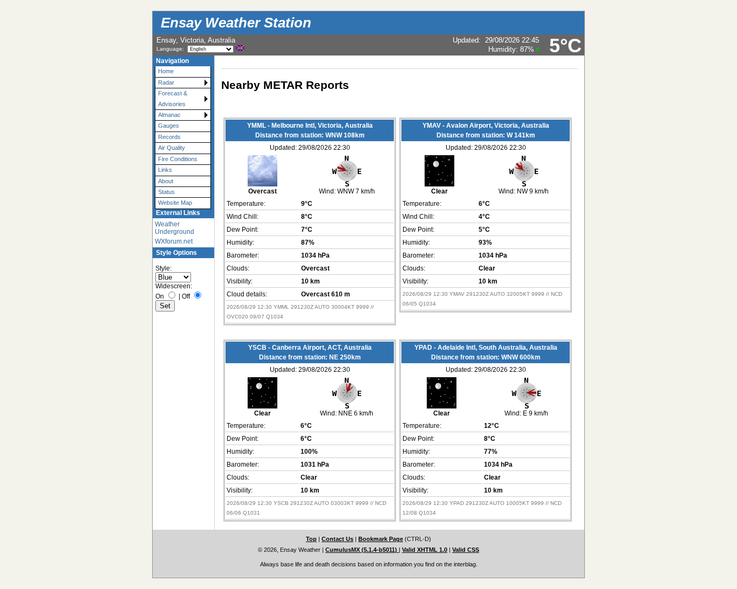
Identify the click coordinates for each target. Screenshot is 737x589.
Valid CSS (465, 549)
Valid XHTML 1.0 (424, 549)
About (165, 181)
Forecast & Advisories (172, 98)
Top (311, 539)
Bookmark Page (380, 539)
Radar (166, 82)
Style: (163, 268)
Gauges (168, 125)
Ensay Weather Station (236, 23)
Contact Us (337, 539)
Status (166, 192)
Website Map (175, 202)
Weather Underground (174, 227)
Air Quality (171, 147)
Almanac (169, 115)
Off (186, 296)
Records (169, 137)
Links (165, 170)
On (159, 296)
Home (166, 71)
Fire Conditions (177, 159)
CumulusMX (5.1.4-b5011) (362, 549)
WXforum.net (174, 241)
